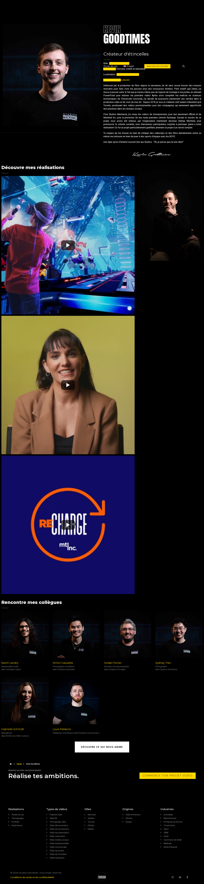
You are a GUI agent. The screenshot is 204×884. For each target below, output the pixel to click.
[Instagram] (175, 877)
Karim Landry (9, 662)
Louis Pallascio (62, 729)
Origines (127, 809)
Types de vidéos (56, 809)
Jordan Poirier (113, 662)
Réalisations (16, 809)
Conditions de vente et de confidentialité (32, 877)
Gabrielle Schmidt (12, 729)
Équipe (19, 764)
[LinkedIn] (183, 877)
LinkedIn (125, 80)
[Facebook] (190, 877)
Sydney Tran (163, 662)
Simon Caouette (63, 662)
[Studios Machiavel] (102, 877)
